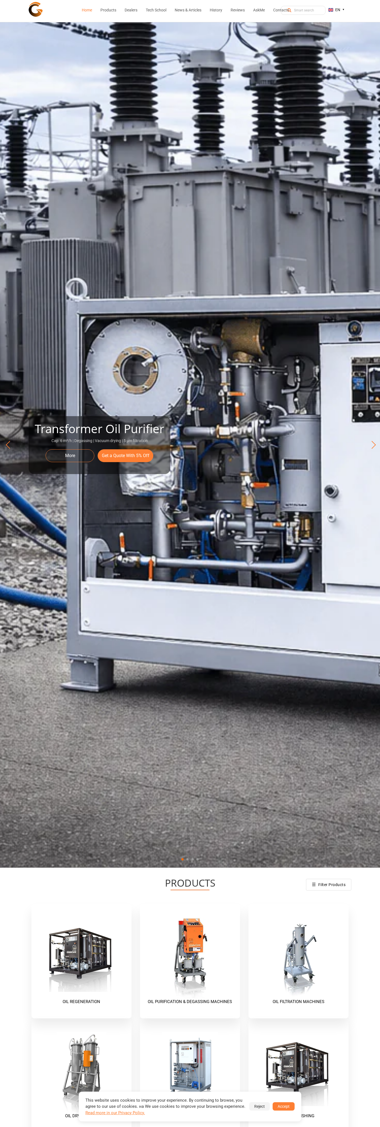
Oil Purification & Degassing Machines (190, 1001)
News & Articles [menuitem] (188, 10)
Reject (259, 1106)
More (70, 455)
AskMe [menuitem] (259, 10)
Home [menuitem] (87, 10)
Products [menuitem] (108, 10)
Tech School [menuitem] (156, 10)
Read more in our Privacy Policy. (115, 1112)
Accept (284, 1106)
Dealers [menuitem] (131, 10)
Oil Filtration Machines (298, 1001)
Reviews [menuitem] (238, 10)
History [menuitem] (216, 10)
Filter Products (329, 884)
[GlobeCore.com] (36, 9)
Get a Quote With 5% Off (125, 455)
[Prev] (9, 445)
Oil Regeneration (81, 1001)
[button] (182, 859)
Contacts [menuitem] (281, 10)
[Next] (371, 445)
